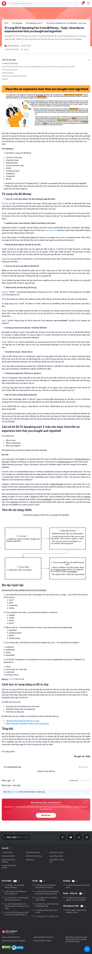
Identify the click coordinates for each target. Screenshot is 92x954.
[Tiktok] (78, 837)
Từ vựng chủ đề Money (10, 63)
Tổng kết (5, 79)
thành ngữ (7, 203)
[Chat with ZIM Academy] (87, 949)
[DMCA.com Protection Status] (6, 947)
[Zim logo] (4, 3)
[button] (10, 3)
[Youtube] (70, 837)
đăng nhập (15, 792)
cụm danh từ (50, 230)
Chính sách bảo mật (33, 852)
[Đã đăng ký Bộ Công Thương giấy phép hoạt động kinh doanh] (17, 947)
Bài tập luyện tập (7, 73)
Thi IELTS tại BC (7, 852)
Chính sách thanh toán (34, 856)
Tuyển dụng (30, 859)
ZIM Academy (13, 46)
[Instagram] (86, 837)
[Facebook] (62, 837)
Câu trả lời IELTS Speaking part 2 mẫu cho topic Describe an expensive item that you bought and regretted (38, 66)
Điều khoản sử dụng (56, 852)
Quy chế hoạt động (56, 856)
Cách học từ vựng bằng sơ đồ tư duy (14, 76)
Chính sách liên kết (8, 856)
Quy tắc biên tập (12, 49)
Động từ (5, 292)
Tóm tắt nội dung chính (10, 70)
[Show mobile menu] (88, 3)
